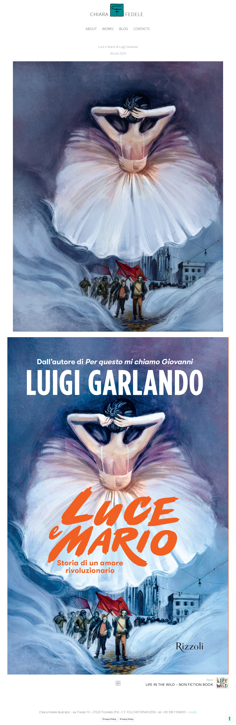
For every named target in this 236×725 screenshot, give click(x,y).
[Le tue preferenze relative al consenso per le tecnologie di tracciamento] (229, 718)
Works (108, 28)
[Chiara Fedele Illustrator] (116, 10)
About (91, 28)
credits (192, 712)
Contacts (141, 28)
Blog (123, 28)
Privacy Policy (109, 719)
